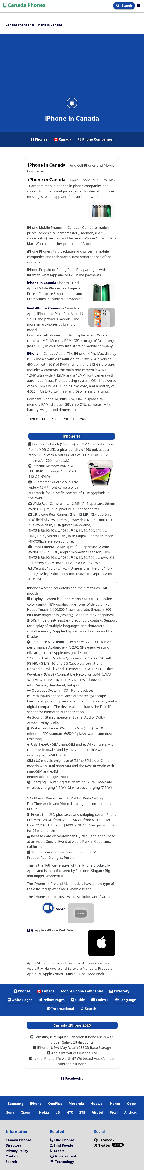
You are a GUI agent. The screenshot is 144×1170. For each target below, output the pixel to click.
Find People (63, 1145)
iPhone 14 (37, 419)
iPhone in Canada (42, 282)
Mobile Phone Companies (82, 991)
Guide (79, 1000)
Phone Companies (96, 139)
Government (65, 1156)
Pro (65, 419)
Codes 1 (102, 1000)
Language (127, 1000)
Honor (115, 1103)
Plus (54, 419)
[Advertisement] (72, 68)
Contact (12, 1156)
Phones (40, 139)
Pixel (114, 1112)
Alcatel (97, 1112)
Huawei (97, 1103)
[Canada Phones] (138, 5)
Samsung (15, 1103)
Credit (58, 1150)
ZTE (82, 1112)
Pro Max (79, 419)
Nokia (44, 1112)
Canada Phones (26, 5)
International (62, 1008)
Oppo (131, 1103)
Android (130, 1112)
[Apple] (31, 930)
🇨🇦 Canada (62, 139)
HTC (69, 1112)
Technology (64, 1161)
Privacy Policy (17, 1150)
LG (58, 1112)
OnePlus (55, 1103)
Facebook (73, 1078)
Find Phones (64, 1140)
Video (60, 909)
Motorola (76, 1103)
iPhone (33, 353)
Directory (121, 991)
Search (127, 5)
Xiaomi (26, 1112)
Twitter (105, 1145)
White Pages (21, 1000)
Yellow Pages (53, 1000)
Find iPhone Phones (44, 308)
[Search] (118, 5)
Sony (10, 1112)
